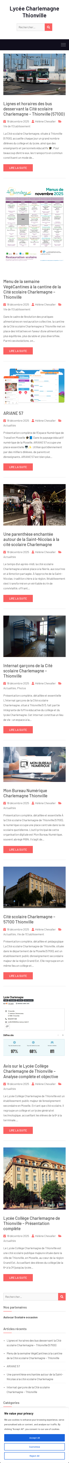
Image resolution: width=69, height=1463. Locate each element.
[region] (34, 1435)
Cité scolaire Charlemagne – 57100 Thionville (29, 919)
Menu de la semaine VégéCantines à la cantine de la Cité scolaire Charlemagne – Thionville (32, 289)
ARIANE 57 (13, 413)
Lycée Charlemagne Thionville (34, 12)
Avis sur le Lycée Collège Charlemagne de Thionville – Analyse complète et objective (30, 1071)
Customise (34, 1446)
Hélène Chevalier (45, 121)
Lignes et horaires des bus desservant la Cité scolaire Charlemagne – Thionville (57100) (34, 108)
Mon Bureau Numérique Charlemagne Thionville (25, 793)
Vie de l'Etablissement (16, 126)
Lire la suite (18, 167)
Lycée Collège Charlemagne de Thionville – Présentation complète (31, 1223)
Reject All (34, 1455)
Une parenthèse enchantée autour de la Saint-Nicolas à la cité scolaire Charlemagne (31, 539)
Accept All (34, 1437)
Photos (21, 688)
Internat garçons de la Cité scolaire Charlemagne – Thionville (27, 670)
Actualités (9, 425)
